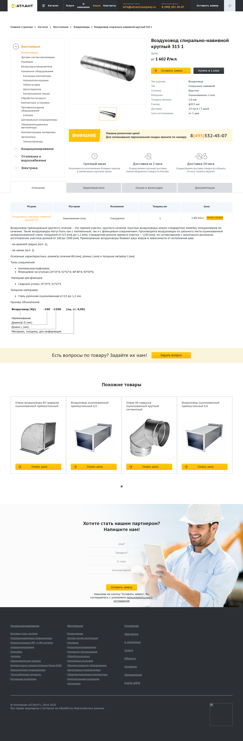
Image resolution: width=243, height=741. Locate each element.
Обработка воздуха (33, 98)
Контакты (109, 5)
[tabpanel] (38, 438)
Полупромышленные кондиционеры (31, 638)
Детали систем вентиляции (38, 57)
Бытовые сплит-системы (24, 633)
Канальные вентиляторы (37, 76)
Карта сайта (132, 683)
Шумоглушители (32, 89)
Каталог (43, 27)
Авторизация (133, 674)
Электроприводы (33, 141)
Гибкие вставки (31, 84)
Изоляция (27, 61)
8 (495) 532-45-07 (173, 7)
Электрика (29, 168)
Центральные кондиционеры (39, 119)
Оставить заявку (207, 5)
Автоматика (28, 137)
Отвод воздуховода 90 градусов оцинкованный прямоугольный (37, 404)
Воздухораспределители (36, 66)
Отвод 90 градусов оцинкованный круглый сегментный (142, 406)
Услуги (70, 5)
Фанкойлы (16, 651)
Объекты (130, 658)
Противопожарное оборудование (32, 109)
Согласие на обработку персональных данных (73, 708)
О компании (83, 5)
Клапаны (28, 115)
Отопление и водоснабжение (33, 158)
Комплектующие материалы (38, 132)
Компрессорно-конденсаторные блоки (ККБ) (36, 665)
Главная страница (21, 27)
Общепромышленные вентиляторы (34, 126)
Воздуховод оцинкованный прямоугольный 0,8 (200, 404)
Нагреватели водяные (36, 80)
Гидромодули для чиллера (25, 660)
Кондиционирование (37, 149)
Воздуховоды (82, 27)
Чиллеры (15, 656)
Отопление (131, 626)
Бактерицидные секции (36, 93)
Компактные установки (35, 102)
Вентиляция (61, 27)
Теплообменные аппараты (25, 674)
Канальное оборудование (37, 71)
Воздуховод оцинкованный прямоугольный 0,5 (89, 404)
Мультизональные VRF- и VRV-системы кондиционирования (31, 645)
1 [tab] (121, 486)
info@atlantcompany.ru (139, 7)
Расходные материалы (23, 679)
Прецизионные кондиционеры (28, 669)
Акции (97, 5)
